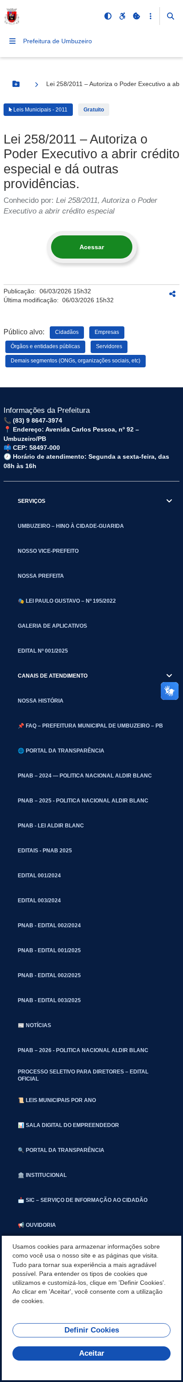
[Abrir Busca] (170, 16)
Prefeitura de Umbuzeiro (57, 41)
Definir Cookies (91, 1330)
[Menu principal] (12, 41)
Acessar (92, 247)
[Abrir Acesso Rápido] (150, 16)
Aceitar (91, 1353)
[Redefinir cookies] (136, 16)
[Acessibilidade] (122, 16)
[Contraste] (108, 16)
